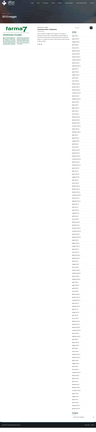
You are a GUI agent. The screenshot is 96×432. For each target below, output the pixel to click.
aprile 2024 (74, 111)
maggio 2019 (75, 264)
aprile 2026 (74, 45)
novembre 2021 (75, 195)
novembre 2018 (75, 273)
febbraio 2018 (75, 294)
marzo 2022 (75, 183)
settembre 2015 (75, 357)
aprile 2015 (74, 366)
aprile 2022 (74, 180)
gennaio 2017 (75, 324)
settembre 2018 (75, 279)
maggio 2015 (75, 363)
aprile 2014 (74, 381)
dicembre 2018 (75, 270)
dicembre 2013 (75, 387)
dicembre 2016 (75, 327)
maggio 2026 (75, 42)
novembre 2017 (75, 300)
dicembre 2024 (75, 90)
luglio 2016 (74, 339)
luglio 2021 (74, 207)
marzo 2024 (75, 114)
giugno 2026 (75, 39)
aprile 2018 (74, 288)
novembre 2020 (75, 231)
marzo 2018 (74, 291)
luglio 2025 (74, 69)
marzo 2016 (74, 351)
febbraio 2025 (75, 84)
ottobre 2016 (75, 333)
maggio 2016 (75, 345)
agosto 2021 (75, 204)
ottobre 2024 (75, 96)
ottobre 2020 (75, 234)
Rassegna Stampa (69, 3)
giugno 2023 (75, 138)
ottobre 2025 (75, 63)
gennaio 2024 (75, 120)
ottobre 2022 (75, 162)
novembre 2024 (75, 93)
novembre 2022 (75, 159)
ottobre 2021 (75, 198)
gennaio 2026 (75, 54)
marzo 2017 (74, 318)
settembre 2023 (75, 132)
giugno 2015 (75, 360)
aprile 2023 (74, 144)
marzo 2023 (75, 147)
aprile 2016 (74, 348)
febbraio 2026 (75, 51)
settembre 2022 (75, 165)
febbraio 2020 (75, 255)
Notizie (59, 3)
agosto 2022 (75, 168)
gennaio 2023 (75, 153)
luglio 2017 (74, 309)
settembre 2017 (75, 306)
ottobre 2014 (75, 375)
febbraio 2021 (75, 222)
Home (32, 3)
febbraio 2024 (75, 117)
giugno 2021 (75, 210)
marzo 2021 (74, 219)
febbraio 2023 (75, 150)
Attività (53, 3)
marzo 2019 (74, 267)
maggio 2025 (75, 75)
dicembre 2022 (75, 156)
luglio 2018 (74, 282)
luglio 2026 (74, 36)
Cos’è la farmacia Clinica (81, 3)
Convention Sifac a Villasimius (47, 29)
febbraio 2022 (75, 186)
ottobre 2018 (75, 276)
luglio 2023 (74, 135)
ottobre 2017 (75, 303)
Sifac (38, 3)
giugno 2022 (75, 174)
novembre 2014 (75, 372)
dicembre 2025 (75, 57)
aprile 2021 (74, 216)
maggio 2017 (75, 312)
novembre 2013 (75, 390)
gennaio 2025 (75, 87)
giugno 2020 (75, 243)
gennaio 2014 (75, 384)
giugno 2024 (75, 108)
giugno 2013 (75, 393)
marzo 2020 (75, 252)
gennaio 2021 (75, 225)
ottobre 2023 (75, 129)
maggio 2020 (75, 246)
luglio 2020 (74, 240)
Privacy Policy (87, 425)
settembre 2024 (75, 99)
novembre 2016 (75, 330)
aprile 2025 (74, 78)
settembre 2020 (75, 237)
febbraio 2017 (75, 321)
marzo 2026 (75, 48)
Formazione (45, 3)
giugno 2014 (75, 378)
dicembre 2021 (75, 192)
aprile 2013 (74, 399)
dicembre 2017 (75, 297)
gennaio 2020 (75, 258)
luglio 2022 (74, 171)
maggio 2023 (75, 141)
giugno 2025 (75, 72)
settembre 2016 (75, 336)
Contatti (92, 3)
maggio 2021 (75, 213)
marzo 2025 (75, 81)
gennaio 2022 (75, 189)
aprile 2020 (74, 249)
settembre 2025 (75, 66)
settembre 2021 (75, 201)
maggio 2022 (75, 177)
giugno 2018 (75, 285)
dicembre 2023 (75, 123)
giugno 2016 (75, 342)
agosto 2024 (75, 102)
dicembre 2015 (75, 354)
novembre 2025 (75, 60)
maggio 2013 (75, 396)
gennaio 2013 (75, 408)
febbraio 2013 (75, 405)
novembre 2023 (75, 126)
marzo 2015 (74, 369)
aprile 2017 (74, 315)
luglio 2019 (74, 261)
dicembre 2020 (75, 228)
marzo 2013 (74, 402)
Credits (92, 425)
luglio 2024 (74, 105)
